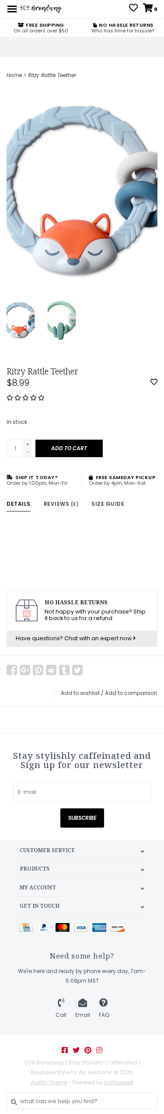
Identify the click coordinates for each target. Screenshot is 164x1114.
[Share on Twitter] (77, 670)
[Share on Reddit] (51, 670)
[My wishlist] (133, 9)
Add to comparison (131, 693)
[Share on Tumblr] (64, 670)
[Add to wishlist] (153, 382)
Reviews (61, 504)
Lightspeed (118, 1082)
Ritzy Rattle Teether (52, 75)
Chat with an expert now (98, 638)
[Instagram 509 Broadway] (99, 1050)
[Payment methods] (28, 927)
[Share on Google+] (25, 670)
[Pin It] (38, 670)
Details (19, 504)
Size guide (107, 504)
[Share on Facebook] (12, 670)
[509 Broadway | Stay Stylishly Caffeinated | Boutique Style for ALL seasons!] (40, 8)
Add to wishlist (80, 693)
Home (14, 75)
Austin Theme (49, 1082)
